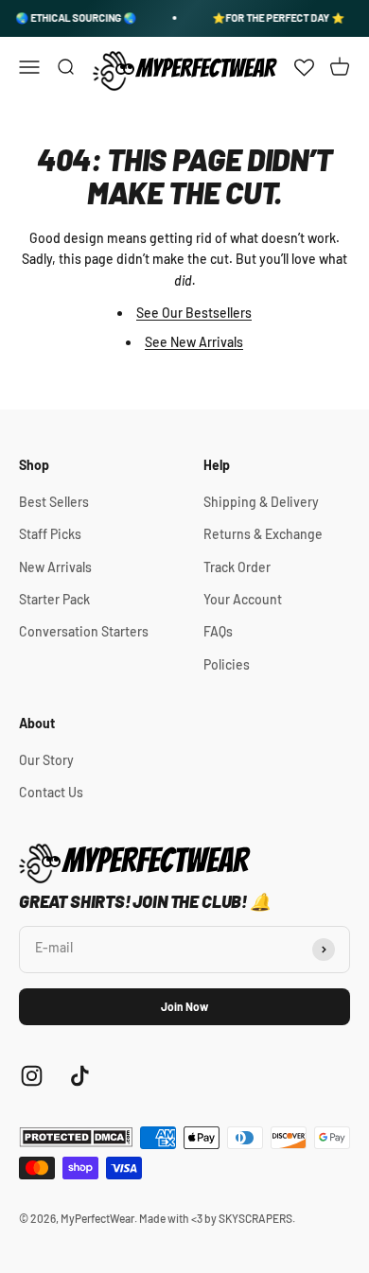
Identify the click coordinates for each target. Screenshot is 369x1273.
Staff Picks (50, 534)
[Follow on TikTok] (80, 1076)
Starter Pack (54, 599)
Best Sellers (54, 502)
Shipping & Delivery (261, 502)
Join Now (184, 1006)
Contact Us (51, 792)
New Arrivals (55, 567)
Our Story (46, 760)
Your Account (242, 599)
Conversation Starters (84, 631)
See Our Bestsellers (194, 313)
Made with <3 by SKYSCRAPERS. (217, 1218)
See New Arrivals (194, 342)
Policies (226, 664)
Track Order (237, 567)
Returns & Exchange (263, 534)
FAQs (218, 631)
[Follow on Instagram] (31, 1076)
